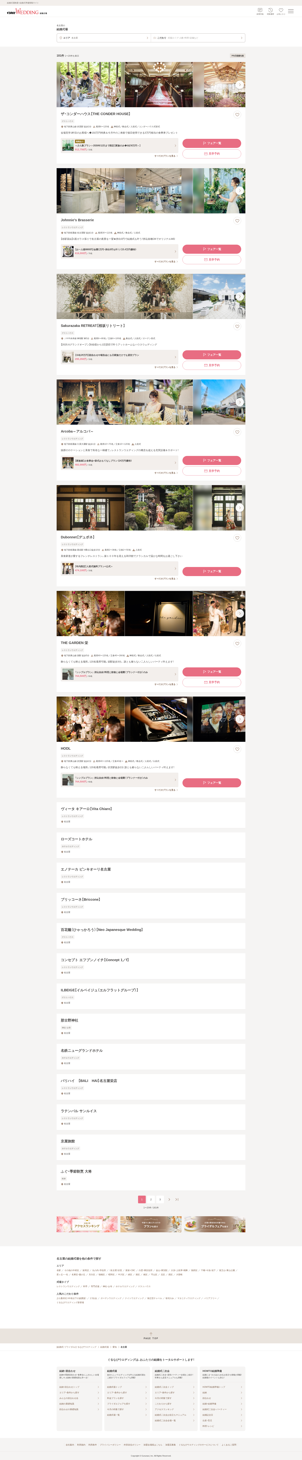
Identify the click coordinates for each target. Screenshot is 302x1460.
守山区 (154, 1274)
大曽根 (179, 1274)
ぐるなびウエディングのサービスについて (199, 1445)
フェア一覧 (214, 143)
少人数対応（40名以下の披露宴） (71, 1298)
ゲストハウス (144, 1286)
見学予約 (214, 153)
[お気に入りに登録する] (237, 114)
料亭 (85, 1286)
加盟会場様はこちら (152, 1445)
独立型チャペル (154, 1298)
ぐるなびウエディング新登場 (70, 1302)
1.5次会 (93, 1298)
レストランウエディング (68, 1286)
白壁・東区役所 (145, 1270)
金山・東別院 (161, 1270)
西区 (170, 1274)
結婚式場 (104, 1347)
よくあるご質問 (229, 1445)
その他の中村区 (71, 1270)
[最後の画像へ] (240, 84)
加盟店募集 (170, 1445)
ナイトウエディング (134, 1298)
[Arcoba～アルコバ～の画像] (151, 402)
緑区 (130, 1274)
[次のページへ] (169, 1199)
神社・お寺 (107, 1286)
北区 (163, 1274)
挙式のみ (170, 1298)
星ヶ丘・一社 (62, 1274)
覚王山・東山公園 (227, 1270)
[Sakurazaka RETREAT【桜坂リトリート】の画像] (151, 296)
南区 (145, 1274)
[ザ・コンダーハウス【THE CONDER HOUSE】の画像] (151, 84)
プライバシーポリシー (110, 1445)
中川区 (121, 1274)
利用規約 (81, 1445)
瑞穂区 (102, 1274)
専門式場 (95, 1286)
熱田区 (194, 1270)
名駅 (59, 1270)
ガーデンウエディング (110, 1298)
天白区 (92, 1274)
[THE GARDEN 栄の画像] (151, 613)
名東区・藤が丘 (78, 1274)
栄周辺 (85, 1270)
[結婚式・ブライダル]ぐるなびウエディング (76, 1347)
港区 (138, 1274)
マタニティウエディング (188, 1298)
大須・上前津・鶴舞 (179, 1270)
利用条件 (92, 1445)
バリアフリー (210, 1298)
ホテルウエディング (125, 1286)
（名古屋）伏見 (115, 1270)
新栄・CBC (130, 1270)
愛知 (115, 1347)
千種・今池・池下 (208, 1270)
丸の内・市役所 (99, 1270)
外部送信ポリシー (132, 1445)
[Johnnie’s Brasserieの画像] (151, 190)
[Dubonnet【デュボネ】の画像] (151, 507)
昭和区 (111, 1274)
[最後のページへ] (177, 1199)
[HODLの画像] (151, 719)
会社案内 (70, 1445)
